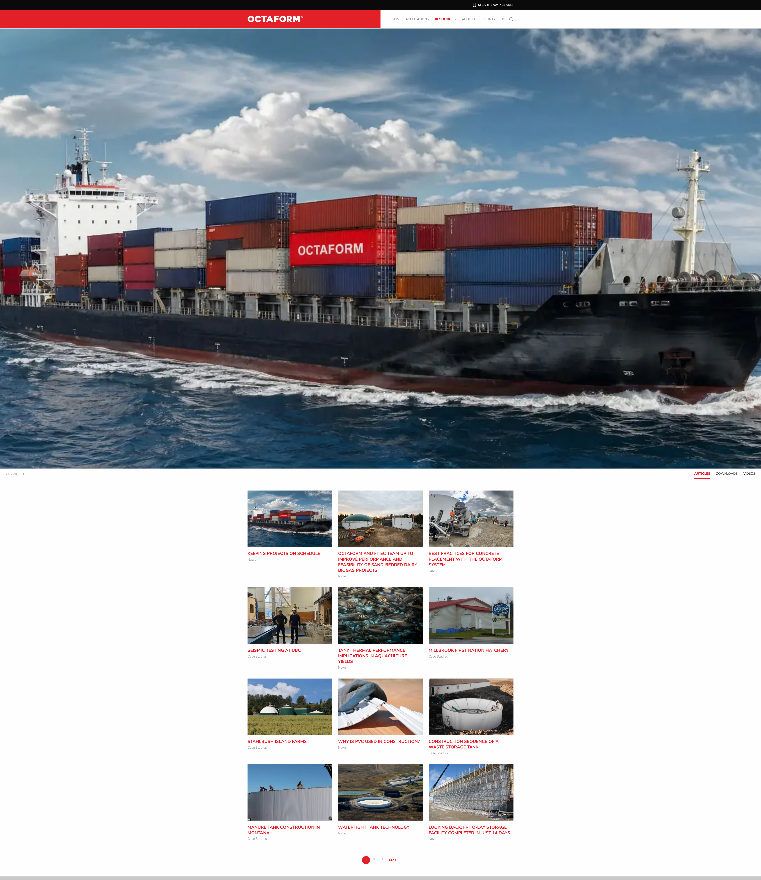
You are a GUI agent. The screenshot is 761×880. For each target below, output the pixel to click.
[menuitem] (397, 19)
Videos (749, 473)
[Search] (511, 19)
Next (392, 860)
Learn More (265, 542)
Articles (702, 473)
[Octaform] (275, 19)
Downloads (727, 473)
